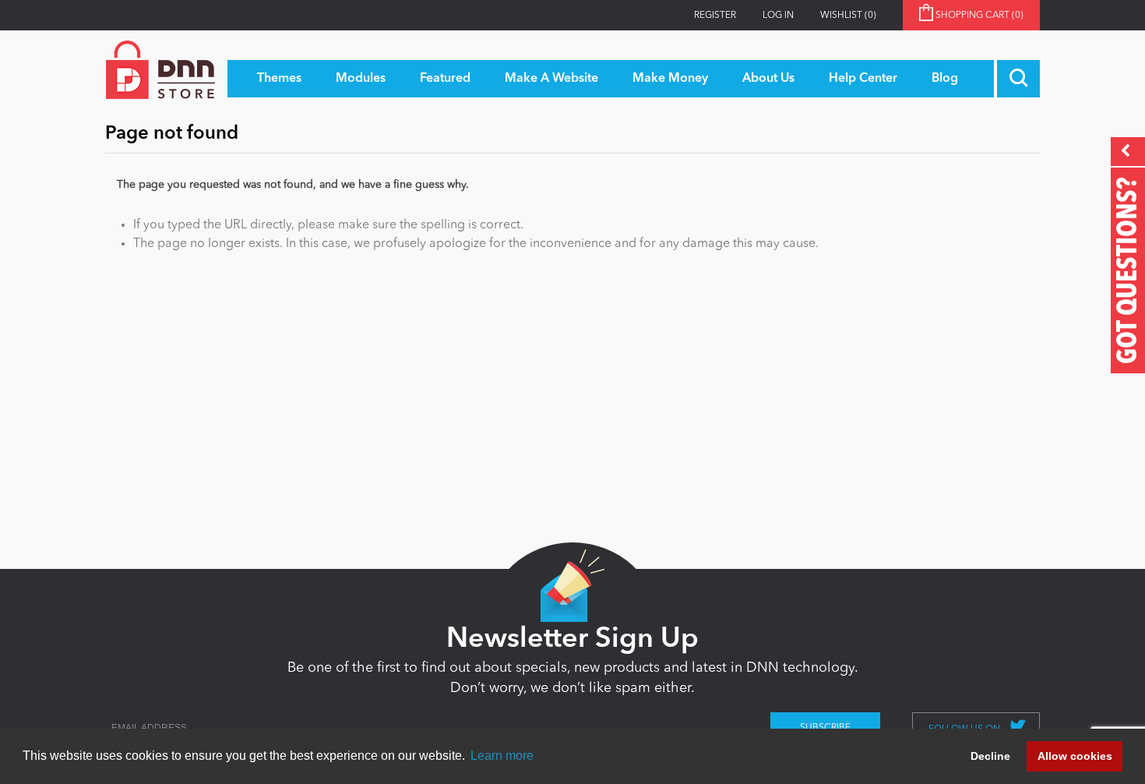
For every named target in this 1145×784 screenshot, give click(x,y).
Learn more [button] (502, 755)
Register (715, 15)
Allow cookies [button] (1075, 756)
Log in (778, 15)
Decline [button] (990, 756)
